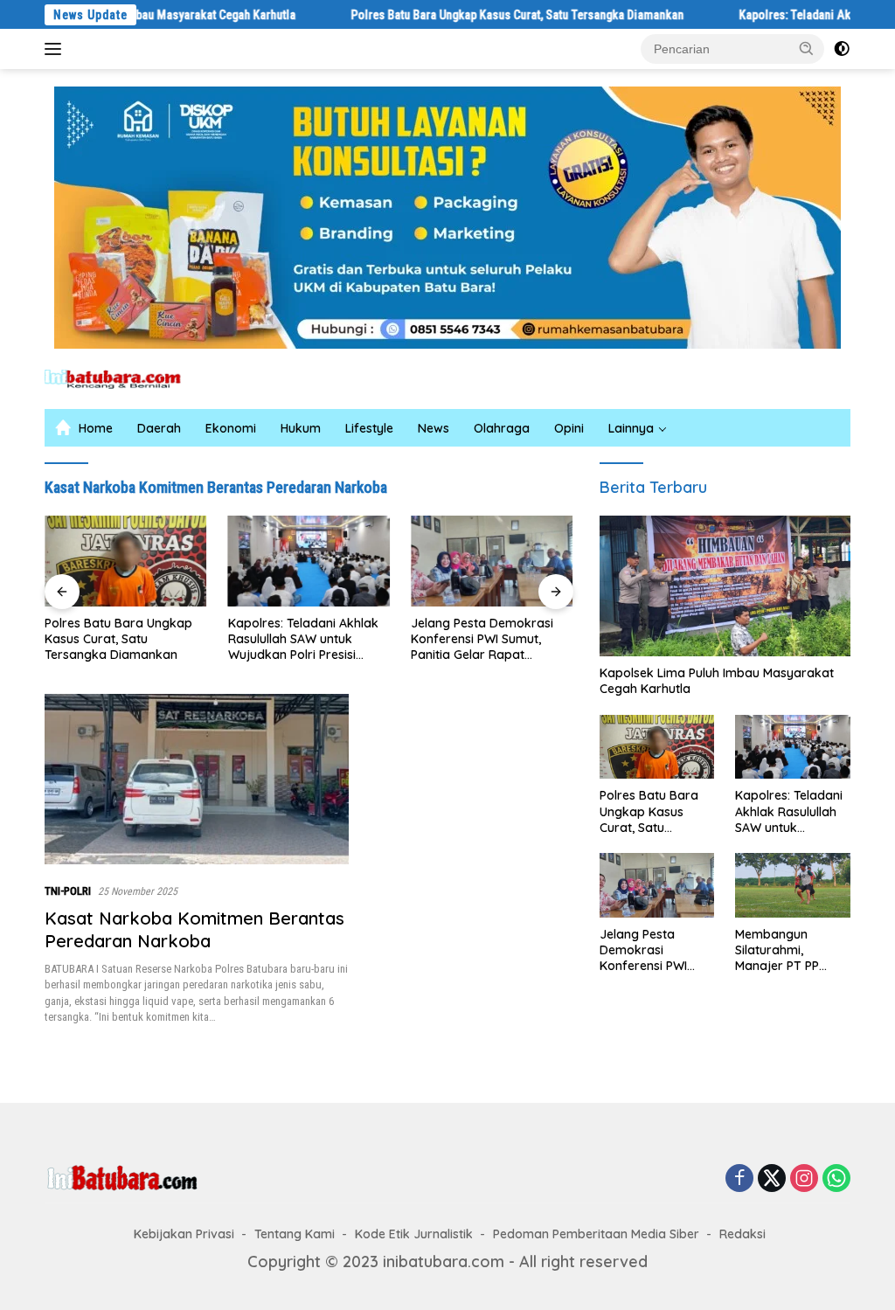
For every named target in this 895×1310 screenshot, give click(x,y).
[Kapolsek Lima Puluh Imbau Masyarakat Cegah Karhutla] (725, 586)
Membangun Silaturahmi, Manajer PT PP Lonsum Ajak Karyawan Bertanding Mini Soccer (780, 950)
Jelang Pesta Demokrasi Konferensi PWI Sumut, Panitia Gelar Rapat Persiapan (461, 639)
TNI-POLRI (68, 891)
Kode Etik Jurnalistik (414, 1234)
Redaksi (742, 1234)
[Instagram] (804, 1179)
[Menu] (56, 49)
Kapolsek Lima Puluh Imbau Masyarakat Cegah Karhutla (717, 681)
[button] (806, 48)
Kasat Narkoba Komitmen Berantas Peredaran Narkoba (194, 929)
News (433, 428)
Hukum (301, 428)
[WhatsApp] (836, 1179)
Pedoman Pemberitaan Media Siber (596, 1234)
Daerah (159, 428)
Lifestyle (369, 428)
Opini (569, 428)
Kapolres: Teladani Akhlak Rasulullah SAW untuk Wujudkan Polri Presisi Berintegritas (282, 639)
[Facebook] (739, 1179)
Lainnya (631, 428)
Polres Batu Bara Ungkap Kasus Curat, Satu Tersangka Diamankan (477, 15)
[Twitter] (772, 1179)
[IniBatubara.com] (119, 378)
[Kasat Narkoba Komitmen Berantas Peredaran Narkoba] (197, 779)
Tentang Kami (294, 1234)
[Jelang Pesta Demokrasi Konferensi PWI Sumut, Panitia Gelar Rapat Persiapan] (471, 561)
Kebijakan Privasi (184, 1234)
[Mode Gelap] (841, 49)
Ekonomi (230, 428)
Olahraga (502, 428)
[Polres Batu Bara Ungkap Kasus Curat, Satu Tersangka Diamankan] (105, 561)
